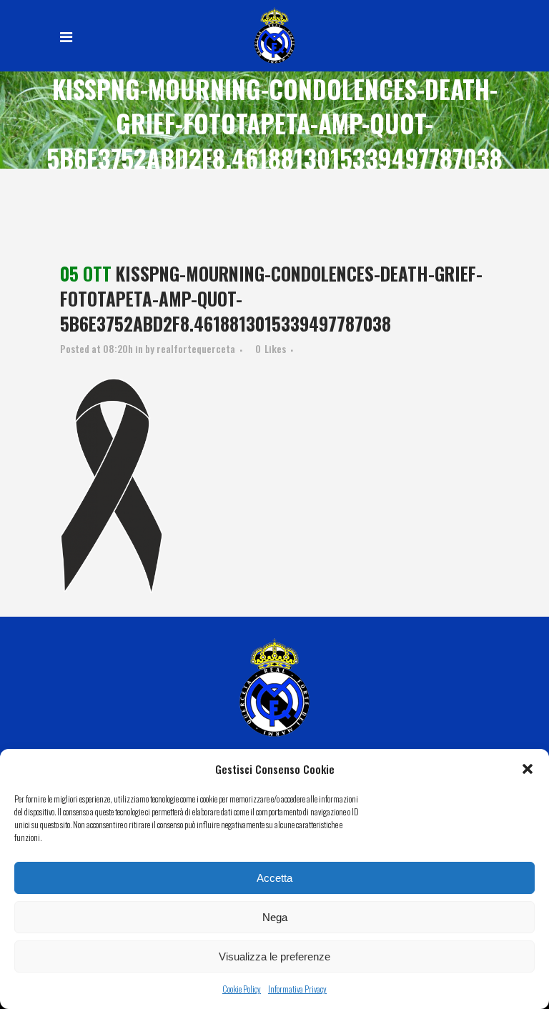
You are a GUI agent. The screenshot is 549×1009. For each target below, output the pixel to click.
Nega (274, 917)
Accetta (274, 878)
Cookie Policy (241, 989)
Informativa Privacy (297, 989)
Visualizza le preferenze (274, 956)
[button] (527, 769)
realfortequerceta (196, 348)
